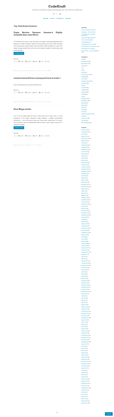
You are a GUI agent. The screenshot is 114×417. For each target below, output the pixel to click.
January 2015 (84, 309)
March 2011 (84, 398)
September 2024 (85, 138)
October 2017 (84, 250)
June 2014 (83, 322)
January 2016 (84, 282)
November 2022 (85, 169)
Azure (82, 59)
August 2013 (84, 344)
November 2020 (85, 199)
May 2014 (83, 324)
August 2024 (84, 140)
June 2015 (83, 298)
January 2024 (84, 147)
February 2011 (84, 400)
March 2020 (84, 208)
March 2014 (84, 328)
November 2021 (85, 184)
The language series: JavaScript (88, 44)
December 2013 (85, 335)
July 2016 (83, 271)
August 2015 (84, 293)
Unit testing (84, 120)
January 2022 (84, 182)
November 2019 (85, 212)
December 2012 (85, 361)
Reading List (60, 18)
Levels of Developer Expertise (88, 29)
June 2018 (83, 239)
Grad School (84, 83)
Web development (85, 122)
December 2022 (85, 167)
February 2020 (84, 210)
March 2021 (84, 195)
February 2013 (84, 357)
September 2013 (85, 341)
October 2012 (84, 365)
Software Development (86, 113)
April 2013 (83, 352)
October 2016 (84, 267)
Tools (82, 116)
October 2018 (84, 230)
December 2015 (85, 285)
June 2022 (83, 175)
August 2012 (84, 368)
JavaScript (83, 87)
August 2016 (84, 269)
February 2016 (84, 280)
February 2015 (84, 306)
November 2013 (85, 337)
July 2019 (83, 219)
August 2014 (84, 320)
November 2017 (85, 247)
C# (82, 70)
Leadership (83, 92)
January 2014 (84, 333)
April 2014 (83, 326)
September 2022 (85, 171)
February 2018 (84, 243)
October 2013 (84, 339)
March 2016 (84, 278)
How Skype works (22, 109)
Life (82, 96)
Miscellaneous (84, 100)
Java (82, 85)
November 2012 (85, 363)
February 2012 (84, 379)
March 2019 (84, 221)
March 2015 (84, 304)
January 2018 (84, 245)
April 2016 (83, 276)
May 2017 (83, 258)
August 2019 (84, 217)
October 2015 (84, 289)
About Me (45, 18)
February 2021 (84, 197)
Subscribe (108, 413)
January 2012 (84, 381)
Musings (83, 105)
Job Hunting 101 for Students (88, 48)
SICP (82, 111)
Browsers (83, 65)
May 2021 (83, 193)
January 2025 (84, 136)
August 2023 (84, 153)
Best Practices (18, 101)
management (84, 98)
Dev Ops (23, 101)
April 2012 (83, 376)
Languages (83, 89)
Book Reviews (84, 63)
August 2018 (84, 234)
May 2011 (83, 396)
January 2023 (84, 164)
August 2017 (84, 254)
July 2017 (83, 256)
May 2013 (83, 350)
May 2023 (83, 160)
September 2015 (85, 291)
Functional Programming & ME (88, 37)
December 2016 (85, 263)
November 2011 (85, 383)
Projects (52, 18)
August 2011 (84, 390)
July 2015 (83, 296)
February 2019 (84, 223)
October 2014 (84, 315)
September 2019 (85, 215)
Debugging (83, 76)
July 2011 (83, 392)
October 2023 (84, 151)
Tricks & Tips (84, 118)
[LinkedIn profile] (60, 14)
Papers (34, 70)
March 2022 (84, 180)
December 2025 (85, 132)
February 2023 (84, 162)
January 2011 (84, 403)
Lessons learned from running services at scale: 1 (37, 78)
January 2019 (84, 226)
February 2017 (84, 261)
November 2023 (85, 149)
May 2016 (83, 274)
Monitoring (83, 103)
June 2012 (83, 372)
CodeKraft (57, 6)
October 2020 (84, 202)
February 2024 (84, 145)
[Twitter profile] (57, 14)
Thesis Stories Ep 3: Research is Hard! (90, 46)
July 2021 (83, 191)
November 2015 (85, 287)
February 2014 (84, 330)
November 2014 (85, 313)
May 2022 (83, 177)
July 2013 (83, 346)
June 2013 (83, 348)
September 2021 (85, 186)
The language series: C (86, 42)
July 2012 (83, 370)
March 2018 (84, 241)
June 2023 (83, 158)
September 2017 (85, 252)
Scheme (83, 109)
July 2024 (83, 142)
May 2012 (83, 374)
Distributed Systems (27, 70)
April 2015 (83, 302)
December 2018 (85, 228)
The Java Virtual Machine (87, 39)
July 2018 (83, 236)
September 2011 (85, 387)
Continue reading (18, 54)
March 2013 (84, 355)
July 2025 (83, 134)
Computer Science (19, 70)
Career (83, 72)
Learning (83, 94)
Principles (68, 18)
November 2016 (85, 265)
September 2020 (85, 204)
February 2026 (84, 129)
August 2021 (84, 188)
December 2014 (85, 311)
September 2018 (85, 232)
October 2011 (84, 385)
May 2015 (83, 300)
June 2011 (83, 394)
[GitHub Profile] (54, 14)
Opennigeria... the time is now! (88, 32)
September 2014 (85, 317)
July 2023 (83, 156)
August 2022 (84, 173)
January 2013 (84, 359)
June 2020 (83, 206)
